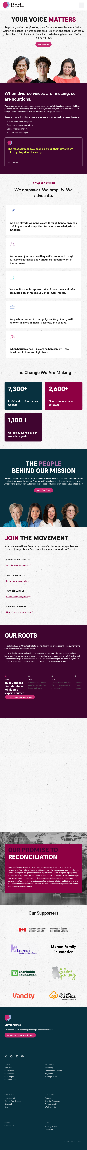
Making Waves (51, 1076)
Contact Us (9, 1125)
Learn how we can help (16, 581)
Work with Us (50, 1107)
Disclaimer (49, 1129)
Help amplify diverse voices (18, 612)
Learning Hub (10, 1098)
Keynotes (49, 1074)
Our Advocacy (11, 1079)
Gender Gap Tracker (13, 1101)
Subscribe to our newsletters (20, 1035)
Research (8, 1104)
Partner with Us (51, 1104)
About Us (8, 1068)
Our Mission (43, 44)
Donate (48, 1098)
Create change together (17, 596)
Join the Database (52, 1101)
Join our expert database (17, 565)
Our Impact (9, 1074)
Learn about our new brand (20, 697)
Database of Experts (53, 1071)
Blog (6, 1107)
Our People (9, 1076)
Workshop (49, 1068)
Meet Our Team (43, 490)
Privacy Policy (51, 1126)
